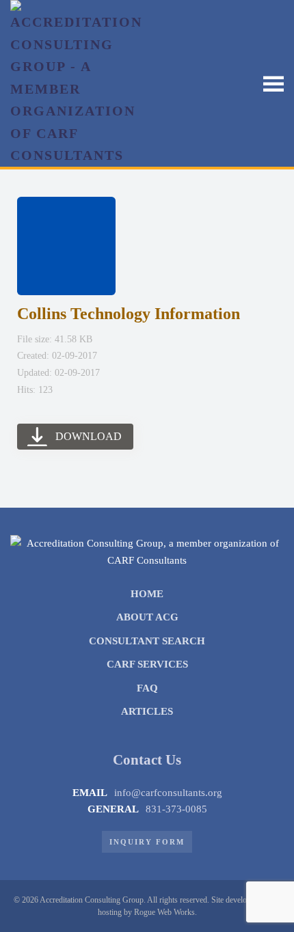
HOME (147, 593)
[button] (273, 83)
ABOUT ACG (147, 617)
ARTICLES (147, 711)
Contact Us (147, 760)
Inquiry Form (147, 842)
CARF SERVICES (147, 664)
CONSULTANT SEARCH (147, 640)
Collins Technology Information (128, 314)
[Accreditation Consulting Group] (147, 550)
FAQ (147, 688)
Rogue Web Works (164, 912)
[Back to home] (78, 83)
